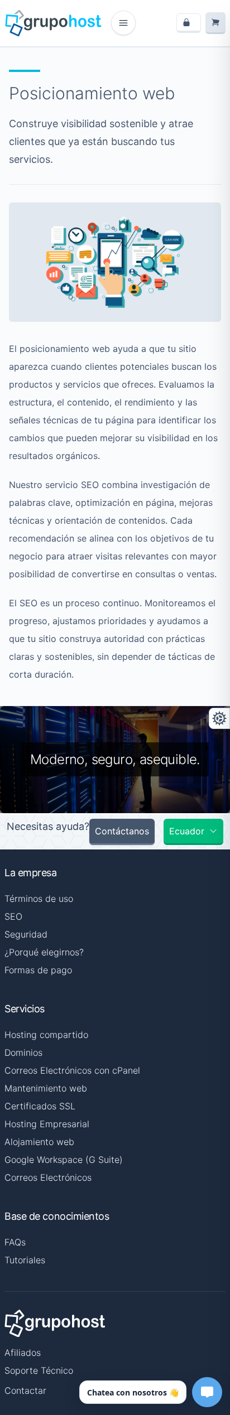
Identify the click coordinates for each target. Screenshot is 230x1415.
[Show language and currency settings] (219, 718)
